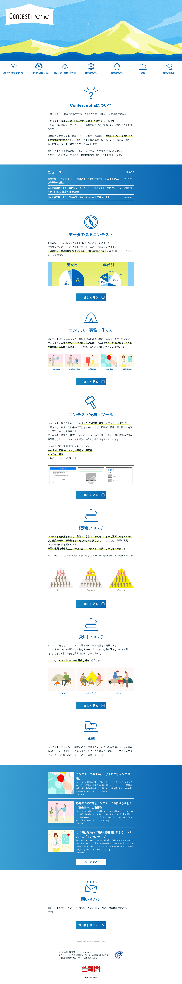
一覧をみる (129, 172)
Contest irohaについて (13, 73)
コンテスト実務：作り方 (65, 73)
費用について (117, 73)
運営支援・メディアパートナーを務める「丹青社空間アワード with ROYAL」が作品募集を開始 (84, 181)
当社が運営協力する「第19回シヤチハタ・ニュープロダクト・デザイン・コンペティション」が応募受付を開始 (84, 190)
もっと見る (91, 862)
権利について (91, 73)
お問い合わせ (169, 73)
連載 (143, 73)
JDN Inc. (96, 978)
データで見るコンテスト (39, 73)
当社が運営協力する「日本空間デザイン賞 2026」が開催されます (79, 197)
